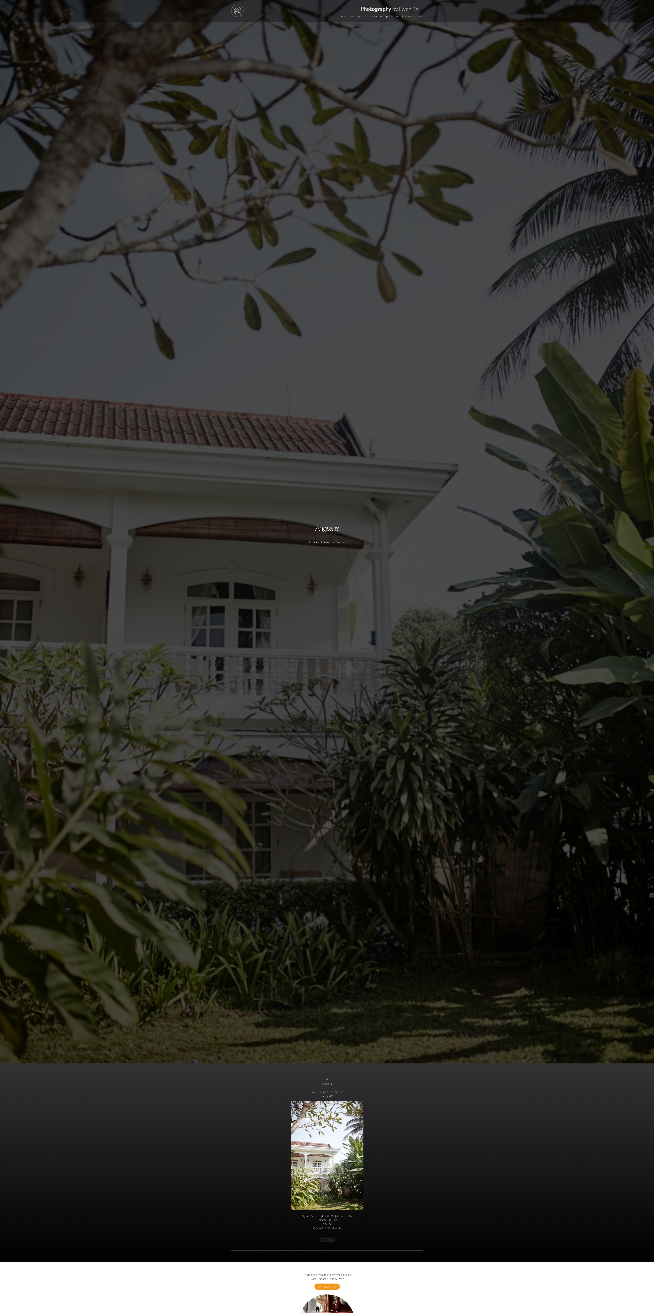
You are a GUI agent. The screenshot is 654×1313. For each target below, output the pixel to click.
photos (362, 16)
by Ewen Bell (391, 8)
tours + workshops (412, 16)
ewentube (376, 16)
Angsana (327, 1286)
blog (351, 16)
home (342, 16)
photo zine (392, 16)
